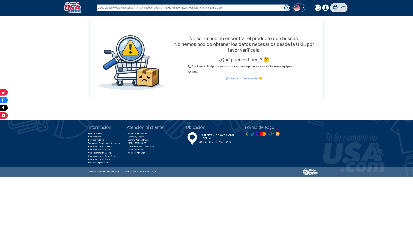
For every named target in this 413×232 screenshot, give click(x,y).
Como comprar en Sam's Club (101, 156)
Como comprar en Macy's (99, 153)
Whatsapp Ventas (135, 150)
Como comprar (94, 137)
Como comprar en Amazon (100, 146)
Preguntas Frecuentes (137, 133)
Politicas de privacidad (98, 162)
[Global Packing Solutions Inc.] (310, 171)
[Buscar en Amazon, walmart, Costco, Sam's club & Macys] (287, 7)
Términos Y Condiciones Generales (104, 143)
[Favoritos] (318, 8)
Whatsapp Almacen (136, 153)
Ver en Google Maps (208, 142)
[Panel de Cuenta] (299, 8)
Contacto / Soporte (136, 137)
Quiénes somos (95, 133)
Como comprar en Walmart (100, 150)
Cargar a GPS (225, 142)
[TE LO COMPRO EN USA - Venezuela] (72, 7)
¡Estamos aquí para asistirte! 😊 (244, 78)
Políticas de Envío (96, 140)
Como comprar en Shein (99, 159)
